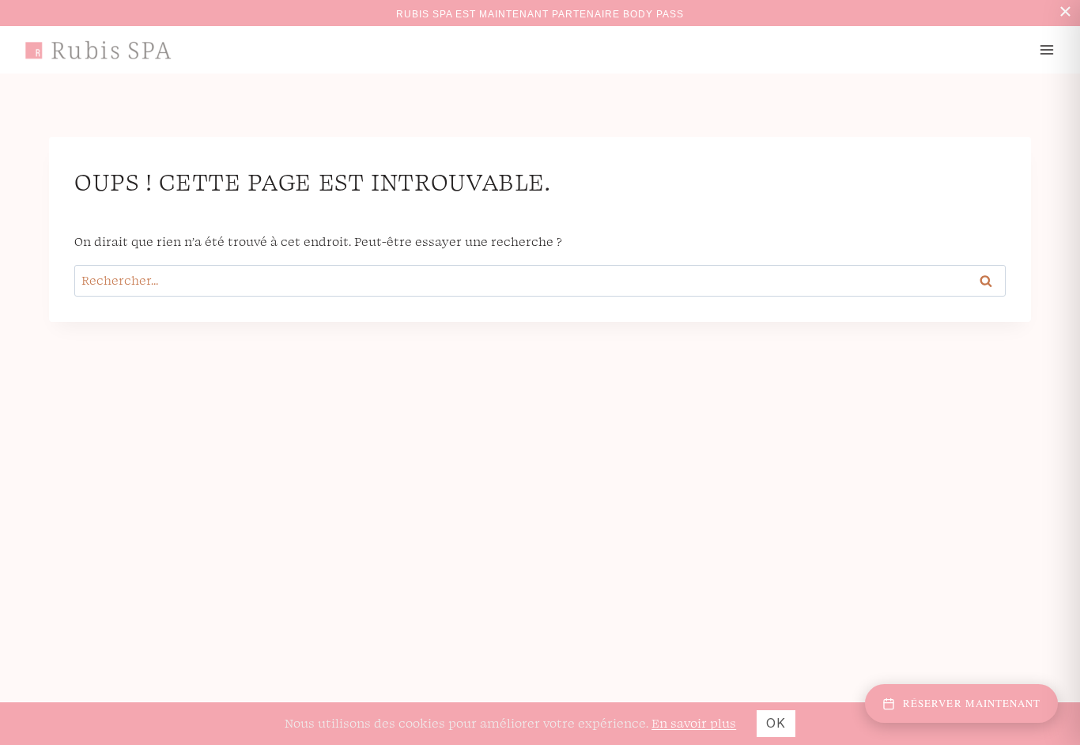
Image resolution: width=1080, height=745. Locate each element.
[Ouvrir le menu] (1046, 49)
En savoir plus (693, 723)
